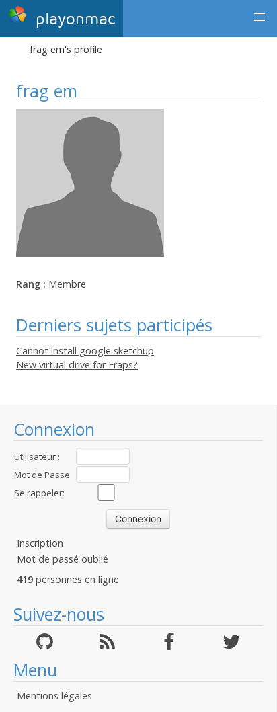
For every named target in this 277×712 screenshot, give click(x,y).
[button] (259, 17)
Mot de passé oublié (62, 559)
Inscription (40, 543)
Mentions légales (54, 695)
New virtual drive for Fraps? (77, 364)
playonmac (72, 19)
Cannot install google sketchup (85, 350)
